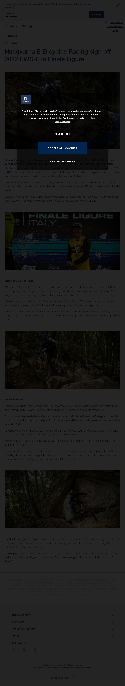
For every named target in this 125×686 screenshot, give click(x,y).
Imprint (67, 122)
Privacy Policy (60, 122)
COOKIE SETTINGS (62, 161)
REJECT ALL (62, 134)
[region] (62, 131)
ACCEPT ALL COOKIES (62, 148)
